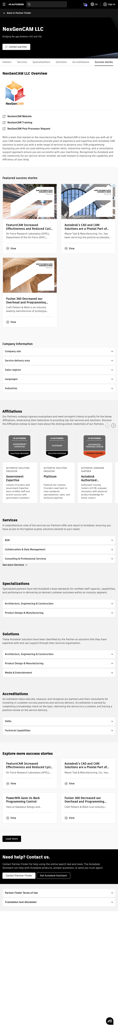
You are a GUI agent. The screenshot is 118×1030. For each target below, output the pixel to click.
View (13, 248)
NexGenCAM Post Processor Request (28, 128)
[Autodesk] (17, 4)
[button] (59, 351)
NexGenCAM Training (19, 122)
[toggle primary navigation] (6, 4)
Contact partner (18, 47)
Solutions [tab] (61, 62)
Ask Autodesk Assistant (53, 875)
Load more (12, 838)
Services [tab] (22, 62)
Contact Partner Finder (19, 875)
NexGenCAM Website (19, 116)
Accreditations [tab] (80, 62)
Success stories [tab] (104, 62)
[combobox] (46, 4)
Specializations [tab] (41, 62)
